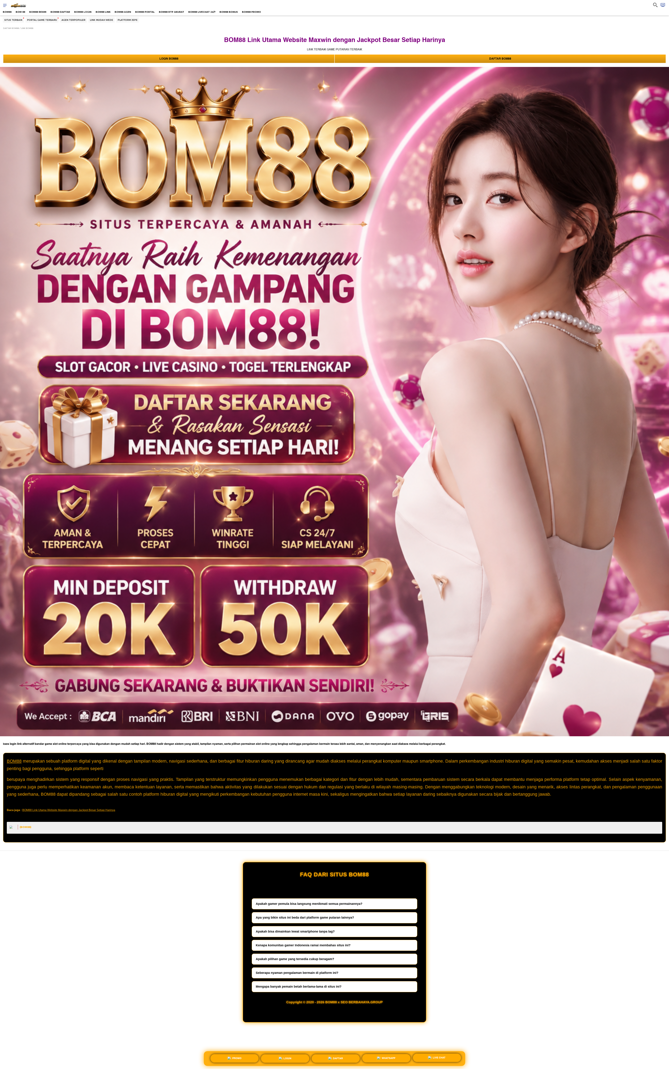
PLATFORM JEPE (127, 19)
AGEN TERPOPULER (73, 19)
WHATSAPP (388, 1058)
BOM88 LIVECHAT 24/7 (201, 11)
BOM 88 (20, 11)
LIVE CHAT (439, 1058)
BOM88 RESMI (37, 11)
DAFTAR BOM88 (11, 28)
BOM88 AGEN (123, 11)
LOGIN (287, 1057)
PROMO (236, 1057)
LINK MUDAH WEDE (101, 19)
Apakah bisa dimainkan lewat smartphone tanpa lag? (295, 931)
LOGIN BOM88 (168, 58)
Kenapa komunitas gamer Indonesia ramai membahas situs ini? (303, 945)
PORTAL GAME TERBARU (42, 19)
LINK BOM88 (27, 28)
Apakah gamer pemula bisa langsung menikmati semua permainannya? (309, 904)
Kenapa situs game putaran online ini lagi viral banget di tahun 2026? (303, 885)
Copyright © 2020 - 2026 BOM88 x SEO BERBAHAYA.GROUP (334, 1002)
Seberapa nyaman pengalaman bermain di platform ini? (297, 973)
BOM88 (7, 11)
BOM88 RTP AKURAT (171, 11)
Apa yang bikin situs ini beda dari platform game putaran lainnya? (305, 917)
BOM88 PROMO (251, 11)
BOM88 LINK (103, 11)
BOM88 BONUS (229, 11)
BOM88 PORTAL (145, 11)
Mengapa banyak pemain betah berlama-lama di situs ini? (298, 986)
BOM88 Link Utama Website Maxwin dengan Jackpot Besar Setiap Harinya (68, 810)
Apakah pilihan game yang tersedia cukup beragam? (295, 959)
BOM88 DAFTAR (60, 11)
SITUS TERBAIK (13, 19)
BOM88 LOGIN (82, 11)
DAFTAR (338, 1057)
